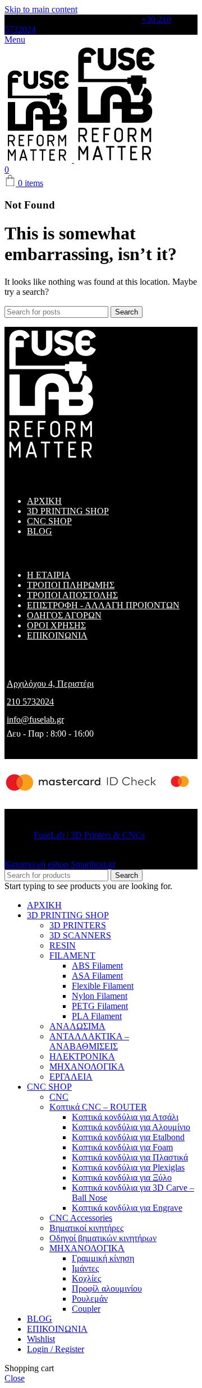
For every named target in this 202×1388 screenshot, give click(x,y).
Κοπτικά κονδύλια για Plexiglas (128, 1167)
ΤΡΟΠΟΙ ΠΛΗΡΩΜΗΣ (70, 585)
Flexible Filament (103, 986)
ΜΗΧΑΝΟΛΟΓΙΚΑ (87, 1066)
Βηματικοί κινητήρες (86, 1228)
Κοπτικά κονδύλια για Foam (122, 1147)
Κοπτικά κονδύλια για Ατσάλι (125, 1117)
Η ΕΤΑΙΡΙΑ (49, 575)
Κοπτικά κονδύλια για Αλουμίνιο (131, 1127)
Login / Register (55, 1349)
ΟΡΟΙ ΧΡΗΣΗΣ (56, 625)
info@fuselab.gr (35, 719)
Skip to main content (40, 9)
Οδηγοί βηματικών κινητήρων (103, 1238)
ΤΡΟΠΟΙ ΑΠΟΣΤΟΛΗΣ (72, 595)
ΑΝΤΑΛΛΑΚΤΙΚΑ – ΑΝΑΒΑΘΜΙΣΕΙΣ (89, 1041)
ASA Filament (97, 975)
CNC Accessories (80, 1218)
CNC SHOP (49, 521)
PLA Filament (97, 1016)
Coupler (86, 1308)
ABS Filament (97, 965)
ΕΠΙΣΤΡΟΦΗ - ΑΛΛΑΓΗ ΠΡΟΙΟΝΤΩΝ (103, 605)
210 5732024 (30, 701)
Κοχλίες (86, 1278)
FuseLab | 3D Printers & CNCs (89, 835)
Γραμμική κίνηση (103, 1258)
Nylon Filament (99, 996)
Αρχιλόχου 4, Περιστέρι (50, 683)
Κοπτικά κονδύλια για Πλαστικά (130, 1157)
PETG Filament (100, 1006)
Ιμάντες (85, 1268)
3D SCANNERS (80, 935)
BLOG (39, 531)
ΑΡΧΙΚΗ (44, 501)
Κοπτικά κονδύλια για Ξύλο (122, 1177)
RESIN (62, 945)
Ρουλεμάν (90, 1298)
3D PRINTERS (77, 925)
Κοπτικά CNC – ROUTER (98, 1107)
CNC (58, 1097)
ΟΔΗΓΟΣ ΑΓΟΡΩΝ (64, 615)
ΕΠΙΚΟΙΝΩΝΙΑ (57, 635)
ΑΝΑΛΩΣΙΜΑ (77, 1026)
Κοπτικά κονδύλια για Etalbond (128, 1137)
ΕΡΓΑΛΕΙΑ (71, 1076)
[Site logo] (39, 159)
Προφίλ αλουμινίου (107, 1288)
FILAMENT (72, 955)
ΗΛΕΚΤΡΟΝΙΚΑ (82, 1056)
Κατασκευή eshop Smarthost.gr (60, 864)
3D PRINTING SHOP (68, 511)
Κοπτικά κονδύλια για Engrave (127, 1208)
